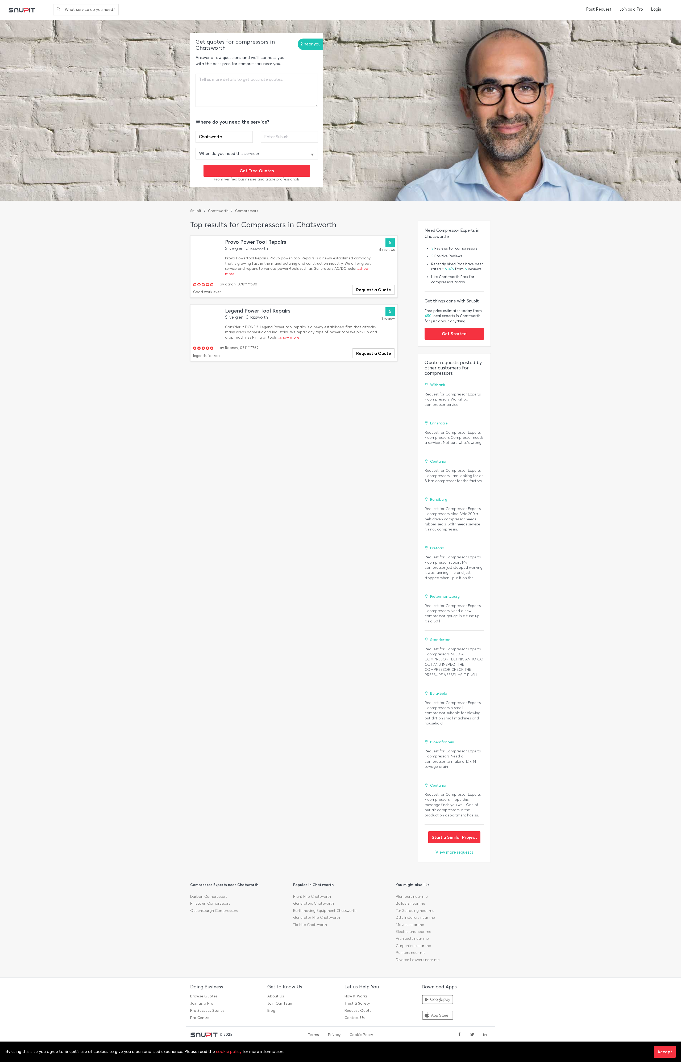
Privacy (334, 1034)
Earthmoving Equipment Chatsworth (324, 910)
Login (656, 9)
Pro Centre (199, 1017)
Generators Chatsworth (313, 903)
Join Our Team (280, 1003)
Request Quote (358, 1010)
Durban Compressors (208, 896)
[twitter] (472, 1035)
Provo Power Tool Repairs (255, 242)
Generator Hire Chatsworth (316, 917)
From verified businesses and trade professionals (257, 179)
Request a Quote (373, 289)
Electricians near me (413, 931)
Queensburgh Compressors (214, 910)
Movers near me (410, 924)
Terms (313, 1034)
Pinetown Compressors (210, 903)
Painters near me (411, 952)
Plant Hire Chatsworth (312, 896)
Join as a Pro (631, 9)
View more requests (454, 852)
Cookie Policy (361, 1034)
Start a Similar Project (454, 837)
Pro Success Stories (207, 1010)
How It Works (356, 996)
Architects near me (412, 938)
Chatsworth (218, 211)
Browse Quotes (204, 996)
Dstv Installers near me (415, 917)
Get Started (454, 333)
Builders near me (410, 903)
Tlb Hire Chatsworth (310, 924)
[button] (671, 9)
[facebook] (459, 1035)
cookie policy (229, 1051)
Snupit (195, 211)
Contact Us (354, 1017)
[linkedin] (485, 1035)
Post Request (599, 9)
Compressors (246, 211)
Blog (271, 1010)
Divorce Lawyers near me (418, 960)
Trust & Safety (357, 1003)
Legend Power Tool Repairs (257, 311)
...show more (288, 337)
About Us (275, 996)
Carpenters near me (413, 945)
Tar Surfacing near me (415, 910)
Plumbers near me (412, 896)
